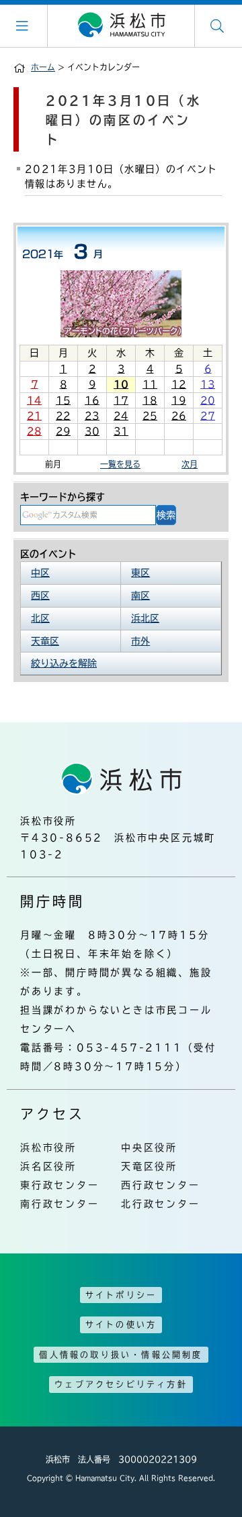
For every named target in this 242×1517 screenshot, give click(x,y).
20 (207, 400)
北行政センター (160, 1204)
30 (92, 431)
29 (63, 431)
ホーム (43, 67)
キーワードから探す (62, 497)
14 (34, 400)
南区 (140, 595)
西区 (40, 595)
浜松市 (121, 25)
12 (178, 384)
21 (34, 415)
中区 (40, 572)
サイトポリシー (121, 1295)
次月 (190, 464)
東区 (140, 572)
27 (207, 415)
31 (121, 431)
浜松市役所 (48, 1147)
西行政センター (160, 1185)
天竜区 (45, 641)
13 (207, 384)
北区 (40, 618)
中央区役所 (149, 1147)
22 (63, 415)
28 (34, 431)
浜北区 (145, 618)
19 (178, 400)
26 (178, 415)
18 (150, 400)
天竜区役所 (149, 1166)
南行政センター (59, 1204)
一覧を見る (120, 464)
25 (150, 415)
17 (121, 400)
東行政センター (59, 1185)
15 (63, 400)
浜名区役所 (48, 1166)
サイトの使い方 (121, 1325)
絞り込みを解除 (64, 663)
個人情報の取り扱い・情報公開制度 (120, 1355)
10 (121, 384)
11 (150, 384)
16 (92, 400)
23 (92, 415)
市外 (140, 641)
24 (121, 415)
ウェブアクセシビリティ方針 (121, 1384)
